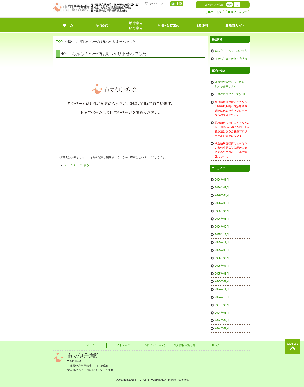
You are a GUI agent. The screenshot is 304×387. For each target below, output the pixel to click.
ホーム (91, 345)
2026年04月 (222, 210)
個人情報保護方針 (184, 345)
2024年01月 (222, 328)
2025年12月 (222, 234)
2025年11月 (222, 242)
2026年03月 (222, 218)
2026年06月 (222, 195)
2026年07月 (222, 187)
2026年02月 (222, 226)
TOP (59, 41)
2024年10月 (222, 297)
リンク (216, 345)
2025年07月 (222, 265)
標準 (229, 4)
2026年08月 (222, 179)
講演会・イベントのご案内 (231, 50)
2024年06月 (222, 312)
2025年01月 (222, 281)
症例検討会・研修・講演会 (231, 58)
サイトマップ (239, 12)
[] (176, 4)
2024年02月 (222, 320)
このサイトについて (153, 345)
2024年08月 (222, 304)
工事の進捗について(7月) (230, 94)
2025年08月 (222, 257)
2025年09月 (222, 250)
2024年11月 (222, 289)
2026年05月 (222, 203)
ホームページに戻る (77, 165)
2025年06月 (222, 273)
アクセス (216, 12)
